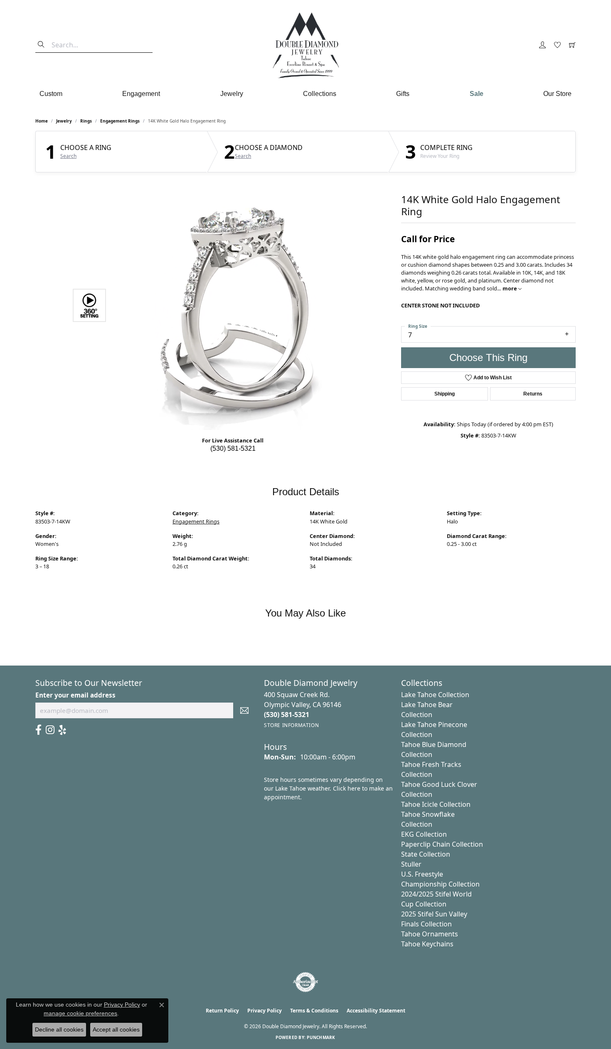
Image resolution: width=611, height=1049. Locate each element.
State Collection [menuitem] (425, 854)
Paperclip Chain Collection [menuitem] (442, 844)
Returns (532, 394)
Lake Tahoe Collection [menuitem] (435, 694)
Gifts (402, 93)
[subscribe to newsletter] (244, 710)
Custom (50, 93)
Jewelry (231, 93)
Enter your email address (75, 695)
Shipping (444, 394)
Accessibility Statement (376, 1010)
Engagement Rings (120, 121)
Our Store (557, 93)
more (510, 288)
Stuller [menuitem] (411, 864)
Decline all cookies (59, 1029)
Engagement (141, 93)
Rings (86, 121)
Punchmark (321, 1037)
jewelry (64, 121)
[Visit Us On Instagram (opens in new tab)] (50, 730)
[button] (542, 45)
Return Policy (222, 1010)
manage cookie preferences (80, 1013)
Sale (476, 93)
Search (68, 156)
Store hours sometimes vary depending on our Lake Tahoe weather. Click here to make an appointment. (328, 788)
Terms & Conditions (314, 1010)
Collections (319, 93)
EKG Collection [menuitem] (424, 834)
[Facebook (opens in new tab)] (38, 730)
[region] (230, 305)
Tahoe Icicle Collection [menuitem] (436, 804)
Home (41, 121)
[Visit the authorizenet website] (305, 982)
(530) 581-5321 (233, 448)
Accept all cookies (116, 1029)
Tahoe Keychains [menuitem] (427, 943)
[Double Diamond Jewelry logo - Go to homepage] (305, 45)
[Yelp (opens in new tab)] (62, 730)
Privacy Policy (264, 1010)
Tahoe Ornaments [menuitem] (429, 933)
